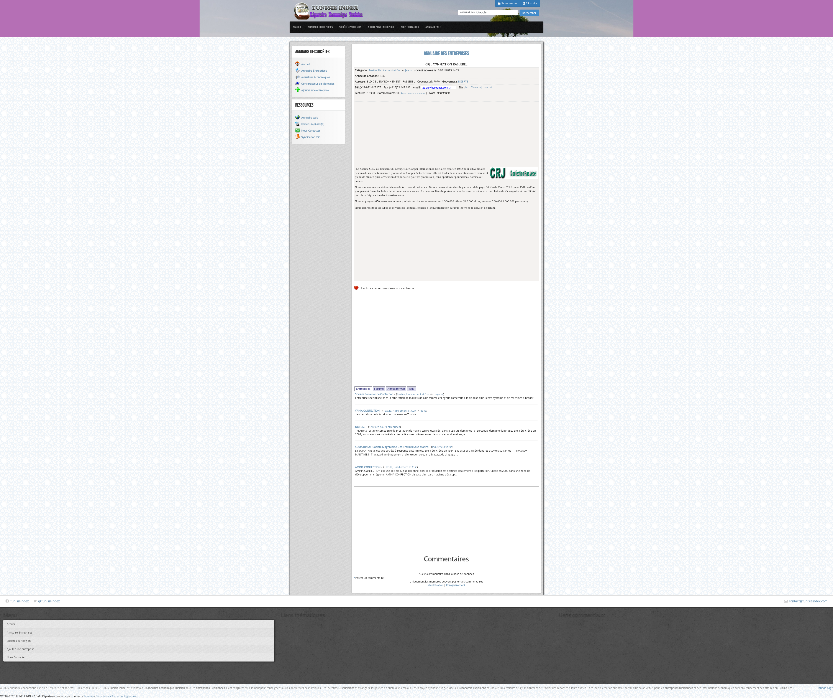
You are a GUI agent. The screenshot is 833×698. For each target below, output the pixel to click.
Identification (435, 585)
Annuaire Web (396, 388)
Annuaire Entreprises (320, 27)
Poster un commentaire (413, 93)
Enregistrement (455, 585)
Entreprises (363, 388)
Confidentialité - (105, 696)
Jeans (408, 70)
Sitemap (88, 696)
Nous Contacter (410, 27)
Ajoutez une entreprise (381, 27)
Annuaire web (433, 27)
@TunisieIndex (49, 601)
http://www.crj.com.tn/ (478, 87)
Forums (379, 388)
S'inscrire (531, 3)
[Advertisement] (446, 136)
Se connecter (509, 3)
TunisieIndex (19, 601)
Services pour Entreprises (384, 427)
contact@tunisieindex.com (808, 601)
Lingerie (438, 394)
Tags (411, 388)
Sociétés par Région (350, 27)
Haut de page (825, 688)
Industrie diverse (442, 447)
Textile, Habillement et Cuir (385, 70)
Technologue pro (125, 696)
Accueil (297, 27)
